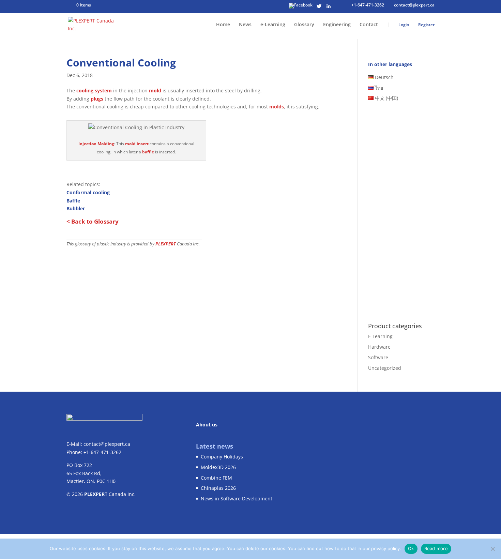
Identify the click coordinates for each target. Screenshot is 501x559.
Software (378, 357)
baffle (148, 152)
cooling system (94, 90)
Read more (436, 548)
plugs (97, 98)
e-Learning (272, 25)
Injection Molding (96, 144)
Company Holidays (222, 456)
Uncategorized (384, 368)
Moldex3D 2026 (218, 467)
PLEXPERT (165, 244)
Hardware (379, 347)
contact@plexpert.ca (107, 444)
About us (206, 424)
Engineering (337, 25)
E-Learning (380, 336)
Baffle (73, 200)
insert (143, 144)
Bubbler (75, 208)
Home (223, 25)
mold (155, 90)
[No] (492, 548)
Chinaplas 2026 (218, 488)
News (245, 25)
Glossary (304, 25)
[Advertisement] (201, 298)
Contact (369, 25)
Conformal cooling (88, 192)
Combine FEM (216, 477)
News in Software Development (236, 498)
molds (276, 106)
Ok (411, 548)
